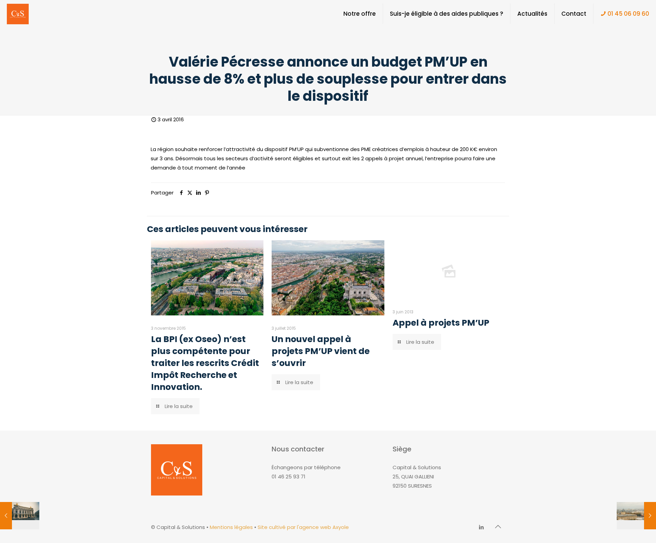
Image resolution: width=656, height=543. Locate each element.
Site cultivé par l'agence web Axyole (303, 527)
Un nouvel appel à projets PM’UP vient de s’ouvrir (321, 351)
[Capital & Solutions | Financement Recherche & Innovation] (18, 13)
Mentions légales (231, 527)
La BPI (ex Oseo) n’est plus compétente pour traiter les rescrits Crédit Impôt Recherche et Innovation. (205, 363)
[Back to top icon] (498, 526)
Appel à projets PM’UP (441, 323)
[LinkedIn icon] (481, 527)
